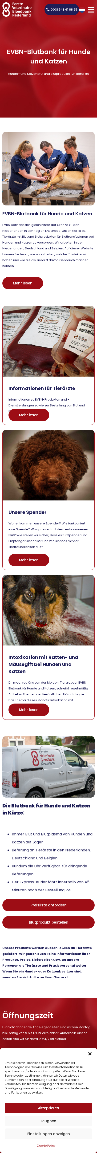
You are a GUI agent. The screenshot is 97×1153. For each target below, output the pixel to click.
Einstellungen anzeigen (48, 1133)
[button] (90, 1053)
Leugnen (48, 1120)
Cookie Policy (46, 1146)
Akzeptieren (48, 1108)
